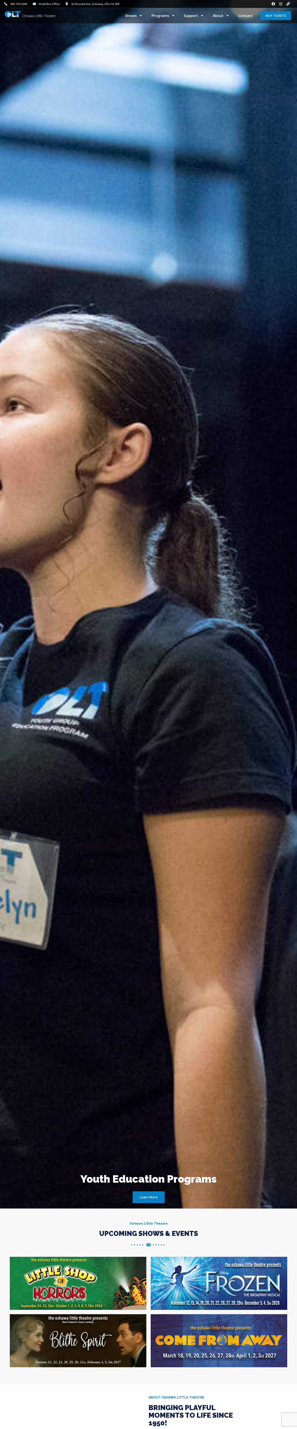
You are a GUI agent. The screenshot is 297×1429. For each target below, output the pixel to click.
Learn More (149, 1197)
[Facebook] (273, 4)
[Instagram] (280, 4)
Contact (245, 15)
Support (191, 15)
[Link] (288, 4)
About (218, 15)
